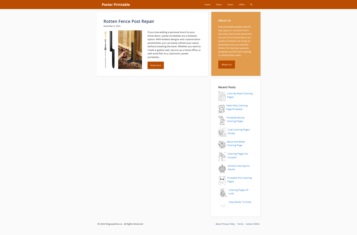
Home (207, 4)
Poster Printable (116, 4)
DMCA (256, 223)
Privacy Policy (228, 223)
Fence (219, 4)
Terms (240, 223)
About (218, 223)
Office (242, 4)
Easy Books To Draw (240, 201)
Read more (155, 65)
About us (227, 64)
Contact (249, 223)
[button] (251, 4)
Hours (230, 4)
